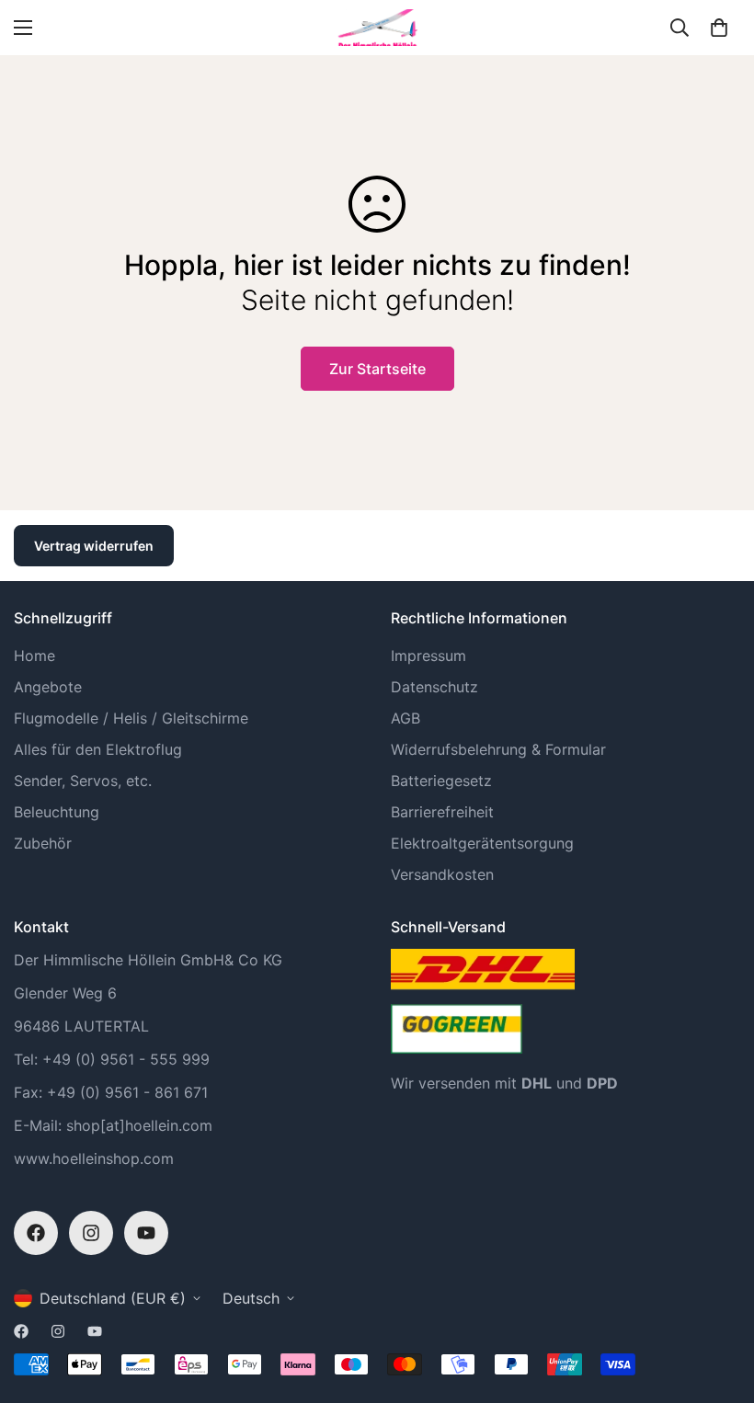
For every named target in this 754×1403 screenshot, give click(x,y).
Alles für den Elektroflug (98, 749)
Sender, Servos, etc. (83, 780)
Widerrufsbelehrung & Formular (498, 749)
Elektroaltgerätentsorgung (482, 843)
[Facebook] (36, 1233)
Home (34, 655)
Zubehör (43, 843)
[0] (719, 27)
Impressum (428, 655)
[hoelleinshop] (377, 27)
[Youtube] (146, 1233)
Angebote (48, 687)
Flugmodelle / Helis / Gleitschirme (131, 718)
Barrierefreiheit (442, 812)
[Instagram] (91, 1233)
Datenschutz (434, 687)
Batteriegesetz (441, 780)
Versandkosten (442, 874)
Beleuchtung (56, 812)
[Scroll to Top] (718, 1303)
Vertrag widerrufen (94, 545)
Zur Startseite (377, 368)
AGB (405, 718)
